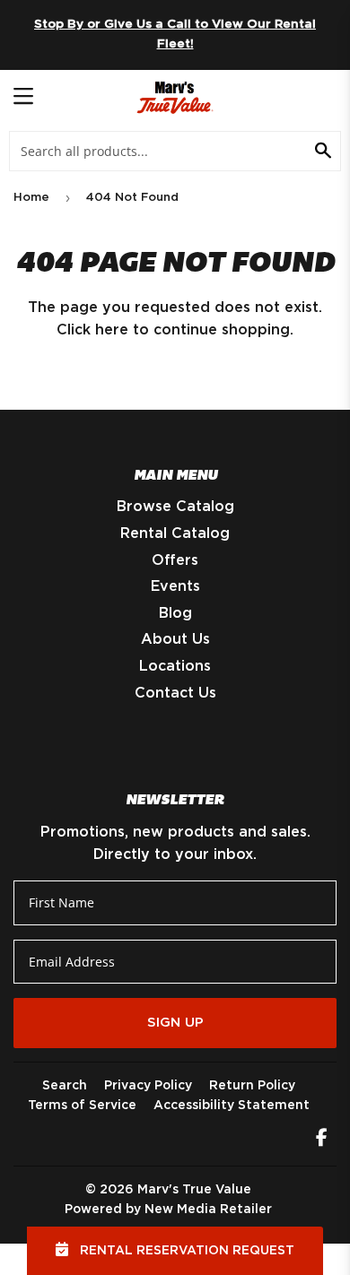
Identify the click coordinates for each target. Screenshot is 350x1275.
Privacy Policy (148, 1086)
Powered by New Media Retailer (168, 1209)
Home (31, 198)
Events (175, 586)
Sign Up (175, 1022)
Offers (175, 560)
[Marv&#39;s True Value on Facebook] (322, 1139)
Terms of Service (82, 1105)
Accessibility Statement (231, 1105)
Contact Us (175, 693)
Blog (175, 613)
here (111, 330)
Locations (175, 666)
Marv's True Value (194, 1190)
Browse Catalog (175, 506)
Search (64, 1086)
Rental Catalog (175, 533)
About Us (175, 639)
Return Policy (252, 1086)
